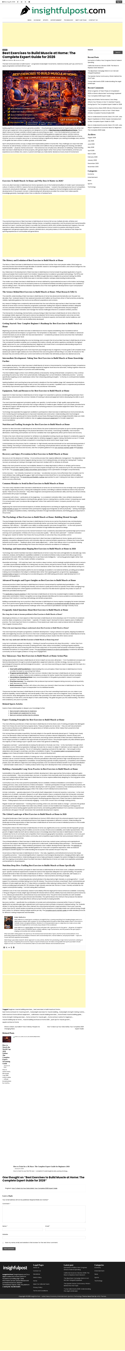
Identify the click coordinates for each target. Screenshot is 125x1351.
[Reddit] (13, 947)
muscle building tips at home (12, 1020)
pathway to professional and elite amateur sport (63, 604)
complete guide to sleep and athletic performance (30, 470)
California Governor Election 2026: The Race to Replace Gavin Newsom (103, 67)
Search (90, 50)
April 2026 (91, 150)
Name (4, 1226)
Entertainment (56, 20)
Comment (6, 1204)
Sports (45, 20)
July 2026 (91, 141)
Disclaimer (36, 1274)
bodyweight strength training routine (71, 1012)
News (29, 20)
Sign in (119, 2)
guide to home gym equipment (47, 418)
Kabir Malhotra (9, 60)
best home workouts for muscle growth (15, 1012)
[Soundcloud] (9, 947)
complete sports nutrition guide (55, 910)
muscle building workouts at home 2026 (36, 1020)
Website (5, 1234)
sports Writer (29, 927)
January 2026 (92, 160)
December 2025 (93, 163)
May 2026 (91, 147)
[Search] (114, 2)
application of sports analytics (15, 594)
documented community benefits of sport (16, 789)
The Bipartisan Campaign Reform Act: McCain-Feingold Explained (76, 1279)
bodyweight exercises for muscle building (44, 1012)
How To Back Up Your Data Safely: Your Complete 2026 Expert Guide (34, 1188)
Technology (68, 20)
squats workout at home (10, 1022)
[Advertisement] (62, 35)
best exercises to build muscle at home (47, 1009)
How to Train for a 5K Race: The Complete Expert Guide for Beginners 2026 (41, 1166)
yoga (28, 475)
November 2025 (93, 167)
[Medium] (4, 947)
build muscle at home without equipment (16, 1014)
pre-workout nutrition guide (64, 448)
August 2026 (92, 138)
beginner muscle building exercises (20, 1009)
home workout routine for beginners (60, 1017)
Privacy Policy (37, 1287)
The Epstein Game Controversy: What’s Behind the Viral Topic (77, 1285)
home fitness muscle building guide (69, 1014)
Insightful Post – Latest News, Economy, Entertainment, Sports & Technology (56, 1296)
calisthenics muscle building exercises (43, 1014)
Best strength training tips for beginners (23, 711)
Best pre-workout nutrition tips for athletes (24, 715)
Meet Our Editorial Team (41, 1284)
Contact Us (93, 20)
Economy (37, 20)
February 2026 (92, 157)
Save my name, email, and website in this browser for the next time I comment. (31, 1243)
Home (35, 1281)
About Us (36, 1268)
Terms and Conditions (40, 1291)
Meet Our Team (81, 20)
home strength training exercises (13, 1017)
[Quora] (6, 947)
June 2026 (91, 144)
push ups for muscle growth (60, 1020)
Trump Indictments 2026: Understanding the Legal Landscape (77, 1290)
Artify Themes (101, 1296)
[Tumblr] (11, 947)
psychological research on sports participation (53, 649)
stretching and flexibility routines (33, 477)
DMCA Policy (37, 1277)
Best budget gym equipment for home (23, 713)
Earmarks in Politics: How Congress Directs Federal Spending (75, 1269)
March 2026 (92, 154)
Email (47, 1226)
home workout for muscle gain (36, 1017)
